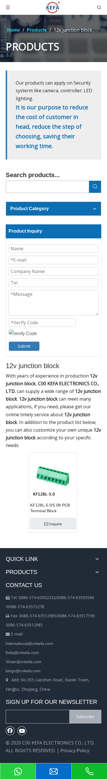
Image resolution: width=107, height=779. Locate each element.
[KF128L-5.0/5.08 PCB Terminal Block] (53, 476)
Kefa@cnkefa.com (22, 652)
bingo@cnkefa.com (23, 671)
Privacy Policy (74, 750)
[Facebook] (10, 730)
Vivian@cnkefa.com (23, 661)
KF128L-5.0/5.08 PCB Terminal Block (50, 508)
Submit (24, 346)
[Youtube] (22, 730)
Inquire (55, 524)
